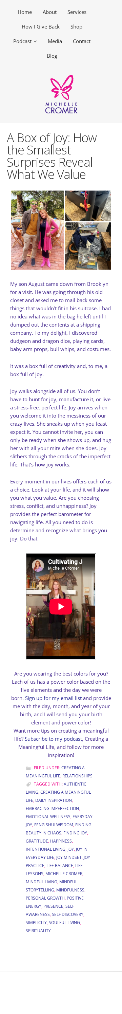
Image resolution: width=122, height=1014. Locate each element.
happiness (61, 841)
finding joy (75, 833)
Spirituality (38, 931)
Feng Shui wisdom (53, 825)
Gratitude (37, 841)
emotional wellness (48, 816)
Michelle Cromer (63, 874)
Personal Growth (45, 898)
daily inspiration (53, 800)
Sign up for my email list (53, 698)
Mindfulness (70, 890)
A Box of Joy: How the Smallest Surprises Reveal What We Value (52, 156)
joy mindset (69, 857)
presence (53, 906)
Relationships (77, 776)
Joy (70, 849)
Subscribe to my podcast (53, 738)
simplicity (36, 922)
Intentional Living (45, 849)
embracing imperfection (52, 808)
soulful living (64, 922)
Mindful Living (41, 882)
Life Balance (59, 865)
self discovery (67, 914)
